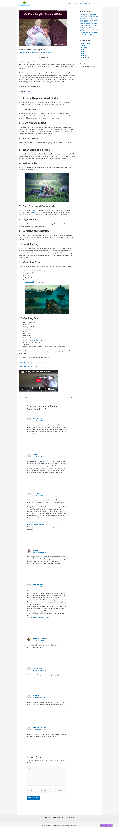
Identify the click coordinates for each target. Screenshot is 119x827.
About (75, 3)
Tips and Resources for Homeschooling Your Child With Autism (89, 29)
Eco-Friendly (84, 47)
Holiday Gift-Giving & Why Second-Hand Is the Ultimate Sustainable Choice (89, 16)
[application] (98, 3)
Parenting (31, 52)
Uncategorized (84, 57)
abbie (35, 455)
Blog (81, 3)
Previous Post (23, 397)
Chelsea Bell (37, 668)
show (29, 91)
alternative (39, 340)
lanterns (30, 235)
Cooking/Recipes (85, 43)
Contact (87, 3)
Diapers (82, 45)
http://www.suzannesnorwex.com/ (37, 524)
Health (82, 49)
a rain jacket (34, 212)
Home (69, 3)
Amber (35, 550)
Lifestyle (82, 53)
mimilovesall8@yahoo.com (41, 617)
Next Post (72, 397)
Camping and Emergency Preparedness (31, 362)
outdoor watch (29, 282)
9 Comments (23, 52)
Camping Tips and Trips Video (28, 366)
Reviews (95, 3)
